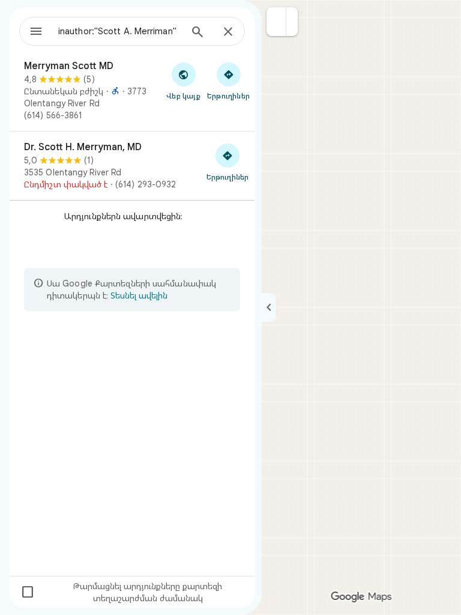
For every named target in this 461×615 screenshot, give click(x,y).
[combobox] (119, 31)
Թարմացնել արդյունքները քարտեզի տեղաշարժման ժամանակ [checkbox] (121, 592)
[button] (276, 21)
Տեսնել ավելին (138, 295)
